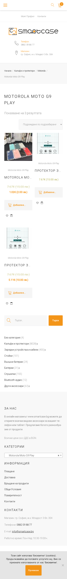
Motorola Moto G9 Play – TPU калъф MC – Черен (18, 177)
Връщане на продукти (16, 483)
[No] (62, 565)
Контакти (41, 16)
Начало (7, 71)
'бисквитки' (50, 562)
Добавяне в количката (22, 205)
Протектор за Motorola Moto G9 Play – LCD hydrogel (49, 170)
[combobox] (33, 455)
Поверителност (13, 495)
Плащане (9, 471)
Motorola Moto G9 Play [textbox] (32, 455)
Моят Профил (27, 16)
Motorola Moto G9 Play (18, 170)
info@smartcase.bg (23, 531)
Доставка (9, 477)
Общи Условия (12, 489)
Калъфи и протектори (24, 71)
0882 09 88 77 (28, 45)
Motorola (42, 71)
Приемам (33, 570)
